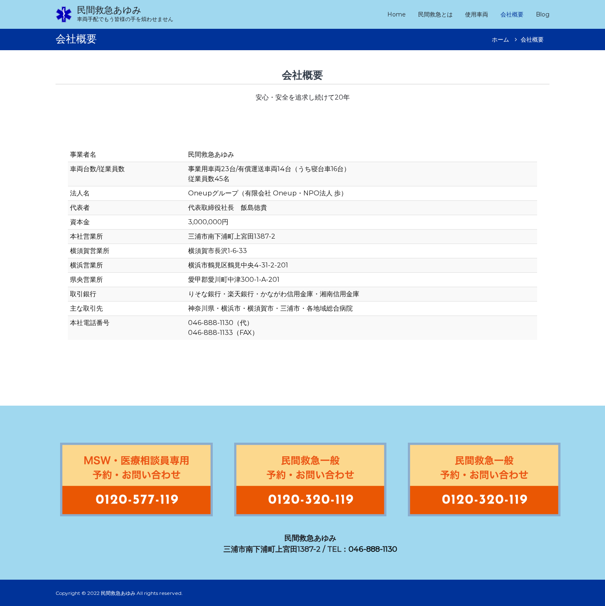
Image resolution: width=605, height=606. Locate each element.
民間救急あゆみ (109, 10)
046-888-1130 (373, 549)
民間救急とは (435, 14)
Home (396, 14)
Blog (542, 14)
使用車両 (476, 14)
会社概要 (512, 14)
